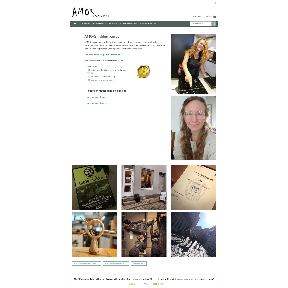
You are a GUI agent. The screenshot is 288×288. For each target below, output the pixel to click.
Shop (74, 24)
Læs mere (158, 283)
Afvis (146, 284)
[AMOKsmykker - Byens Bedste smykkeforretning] (97, 13)
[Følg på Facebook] (212, 3)
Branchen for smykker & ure (101, 80)
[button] (197, 17)
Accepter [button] (133, 284)
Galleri (86, 24)
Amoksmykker (127, 24)
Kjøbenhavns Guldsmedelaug (101, 76)
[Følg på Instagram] (215, 3)
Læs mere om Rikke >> (97, 97)
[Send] (214, 23)
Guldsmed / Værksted (104, 24)
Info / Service (147, 24)
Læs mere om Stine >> (97, 103)
